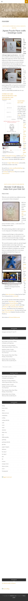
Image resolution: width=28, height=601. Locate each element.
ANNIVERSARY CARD (7, 97)
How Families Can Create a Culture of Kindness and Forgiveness (9, 342)
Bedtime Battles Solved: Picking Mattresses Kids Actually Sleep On (9, 359)
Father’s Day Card (6, 312)
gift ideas (4, 444)
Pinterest (12, 171)
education (4, 430)
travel (3, 468)
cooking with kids (5, 420)
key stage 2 (4, 451)
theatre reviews (5, 466)
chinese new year (5, 413)
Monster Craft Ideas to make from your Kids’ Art (14, 188)
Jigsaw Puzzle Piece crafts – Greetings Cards (14, 32)
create (7, 26)
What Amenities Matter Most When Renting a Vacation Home (9, 355)
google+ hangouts (20, 26)
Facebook (5, 171)
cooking (3, 418)
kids (18, 184)
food (3, 435)
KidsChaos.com (13, 595)
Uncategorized (5, 471)
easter (3, 427)
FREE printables (5, 437)
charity (3, 410)
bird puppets (24, 152)
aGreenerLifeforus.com (14, 317)
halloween (4, 449)
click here (6, 159)
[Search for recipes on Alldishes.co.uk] (5, 588)
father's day (13, 26)
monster (14, 28)
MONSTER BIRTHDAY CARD (9, 95)
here (19, 115)
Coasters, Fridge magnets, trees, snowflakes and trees (24, 132)
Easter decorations (10, 294)
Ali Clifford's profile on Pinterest (9, 583)
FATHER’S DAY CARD (7, 94)
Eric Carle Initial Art (9, 310)
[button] (1, 1)
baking (3, 405)
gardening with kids (6, 442)
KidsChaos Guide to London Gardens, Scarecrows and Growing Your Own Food (9, 351)
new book (15, 296)
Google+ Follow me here (13, 163)
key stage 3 (4, 454)
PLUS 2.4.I (5, 306)
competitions (4, 415)
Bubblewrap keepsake (10, 305)
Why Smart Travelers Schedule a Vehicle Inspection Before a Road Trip (10, 346)
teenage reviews (5, 464)
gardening (4, 439)
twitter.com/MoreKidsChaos (16, 168)
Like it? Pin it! (6, 173)
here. (24, 159)
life (2, 459)
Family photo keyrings (11, 156)
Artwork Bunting (14, 303)
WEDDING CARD (6, 99)
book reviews (4, 408)
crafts (4, 26)
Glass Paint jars (12, 301)
